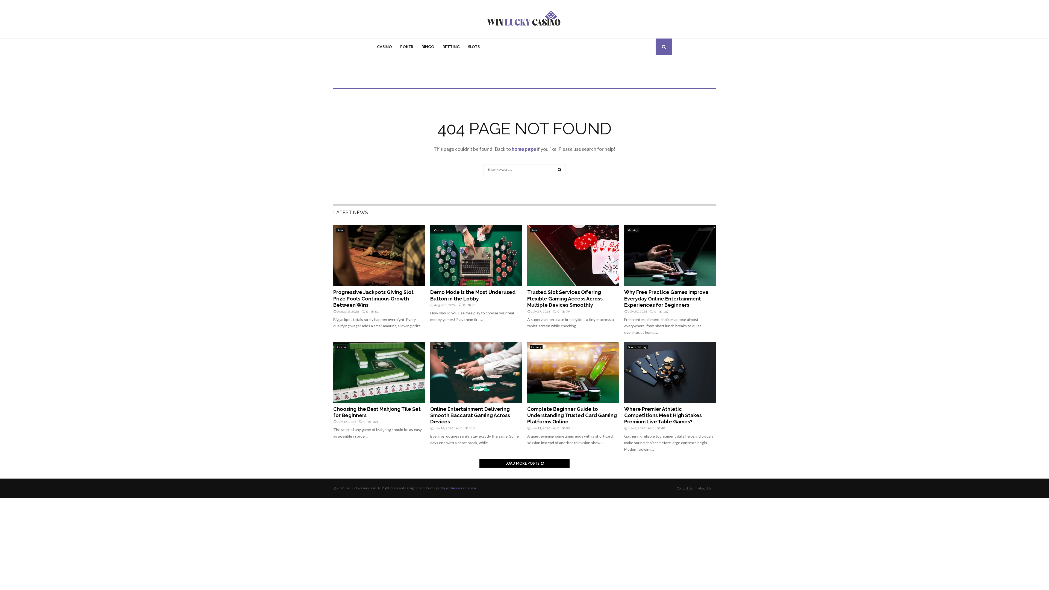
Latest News (350, 212)
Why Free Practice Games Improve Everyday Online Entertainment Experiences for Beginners (666, 298)
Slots (474, 46)
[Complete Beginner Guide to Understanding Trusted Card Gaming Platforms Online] (573, 372)
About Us (704, 488)
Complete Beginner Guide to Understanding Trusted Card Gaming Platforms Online (572, 415)
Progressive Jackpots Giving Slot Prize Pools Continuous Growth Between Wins (373, 298)
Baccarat (439, 347)
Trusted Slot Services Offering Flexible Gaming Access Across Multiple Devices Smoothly (565, 298)
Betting (451, 46)
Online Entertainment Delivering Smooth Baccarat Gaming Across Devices (470, 415)
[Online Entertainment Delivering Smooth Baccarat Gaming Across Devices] (476, 372)
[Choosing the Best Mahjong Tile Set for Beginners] (379, 372)
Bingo (428, 46)
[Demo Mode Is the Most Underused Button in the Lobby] (476, 255)
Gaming (633, 230)
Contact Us (685, 488)
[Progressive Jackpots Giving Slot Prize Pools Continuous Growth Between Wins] (379, 255)
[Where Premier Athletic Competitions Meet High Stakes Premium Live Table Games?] (670, 372)
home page (524, 149)
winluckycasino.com (461, 488)
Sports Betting (637, 347)
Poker (406, 46)
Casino (384, 46)
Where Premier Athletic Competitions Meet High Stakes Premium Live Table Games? (663, 415)
